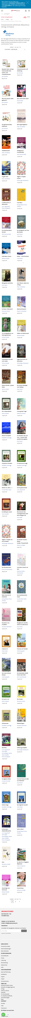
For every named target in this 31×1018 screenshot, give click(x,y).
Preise (2, 958)
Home (2, 19)
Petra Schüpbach (6, 208)
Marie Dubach (5, 413)
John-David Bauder (21, 677)
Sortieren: (8, 49)
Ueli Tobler (19, 517)
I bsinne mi (5, 649)
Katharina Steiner (21, 413)
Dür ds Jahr (20, 699)
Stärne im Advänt (6, 435)
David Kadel (20, 100)
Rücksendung (4, 962)
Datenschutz (4, 965)
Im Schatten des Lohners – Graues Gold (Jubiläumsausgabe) (22, 437)
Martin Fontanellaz (21, 311)
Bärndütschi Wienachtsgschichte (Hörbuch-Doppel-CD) (22, 513)
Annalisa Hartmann (6, 626)
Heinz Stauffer (5, 514)
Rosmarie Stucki (6, 311)
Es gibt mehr (5, 176)
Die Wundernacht (6, 567)
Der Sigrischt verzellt (22, 805)
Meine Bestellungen (6, 948)
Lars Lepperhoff (6, 206)
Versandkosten (4, 955)
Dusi (3, 862)
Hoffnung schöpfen (22, 747)
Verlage (7, 19)
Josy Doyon (20, 234)
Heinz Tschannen (21, 866)
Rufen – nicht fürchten (23, 256)
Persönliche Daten (5, 946)
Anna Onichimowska (7, 569)
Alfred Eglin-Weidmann (22, 180)
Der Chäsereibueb (6, 411)
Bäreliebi (4, 747)
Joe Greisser (5, 76)
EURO (28, 16)
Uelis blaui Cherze (6, 256)
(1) (23, 262)
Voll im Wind (20, 829)
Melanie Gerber (21, 571)
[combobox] (16, 14)
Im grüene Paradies (7, 463)
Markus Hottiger (21, 545)
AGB (2, 967)
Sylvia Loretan (5, 389)
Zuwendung (20, 888)
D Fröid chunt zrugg (22, 463)
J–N (11, 19)
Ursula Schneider (6, 781)
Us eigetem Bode (6, 779)
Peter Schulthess (21, 126)
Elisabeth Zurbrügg (6, 437)
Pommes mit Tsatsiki (22, 649)
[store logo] (15, 10)
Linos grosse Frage (22, 411)
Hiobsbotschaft (6, 150)
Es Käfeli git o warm (7, 512)
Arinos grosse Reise (22, 487)
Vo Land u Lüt (5, 699)
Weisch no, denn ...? (7, 487)
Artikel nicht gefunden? (6, 17)
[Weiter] (19, 901)
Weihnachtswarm (21, 309)
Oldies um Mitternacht (23, 333)
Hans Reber (20, 807)
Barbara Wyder (5, 258)
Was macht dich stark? (23, 98)
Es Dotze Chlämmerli (7, 309)
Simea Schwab (5, 337)
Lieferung (3, 960)
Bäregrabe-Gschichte (7, 283)
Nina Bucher (20, 573)
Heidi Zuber (5, 651)
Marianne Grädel (6, 864)
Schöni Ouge (5, 805)
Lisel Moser (20, 258)
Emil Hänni (4, 285)
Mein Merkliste (5, 951)
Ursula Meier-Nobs (6, 489)
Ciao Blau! (19, 202)
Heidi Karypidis (21, 651)
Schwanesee (5, 723)
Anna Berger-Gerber (7, 753)
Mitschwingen (20, 723)
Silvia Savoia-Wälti (21, 154)
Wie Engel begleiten (22, 124)
